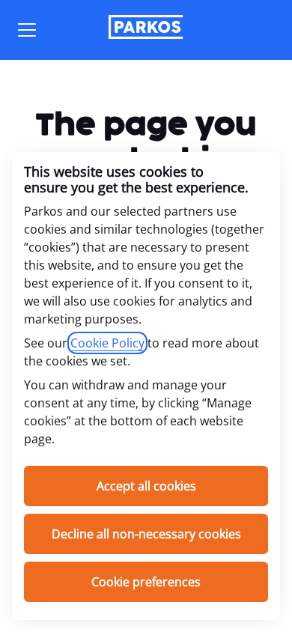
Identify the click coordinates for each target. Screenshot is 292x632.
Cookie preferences (146, 582)
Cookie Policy (107, 343)
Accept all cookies (146, 486)
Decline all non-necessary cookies (146, 534)
